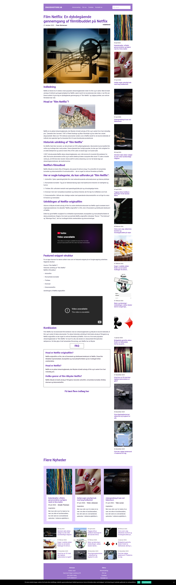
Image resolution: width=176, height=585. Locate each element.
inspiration (51, 508)
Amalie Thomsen (63, 505)
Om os (84, 7)
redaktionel (106, 24)
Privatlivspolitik (146, 582)
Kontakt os (98, 7)
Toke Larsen (120, 503)
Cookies (90, 7)
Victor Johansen (92, 503)
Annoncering (76, 7)
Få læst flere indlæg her (77, 391)
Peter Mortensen (61, 25)
